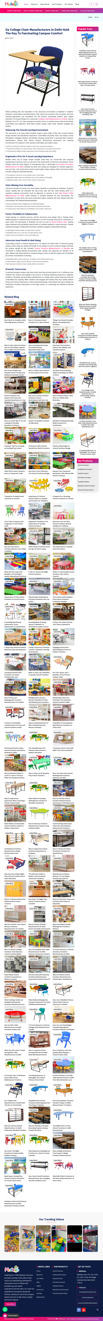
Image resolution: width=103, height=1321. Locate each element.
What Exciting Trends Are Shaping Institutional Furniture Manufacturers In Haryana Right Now (14, 1003)
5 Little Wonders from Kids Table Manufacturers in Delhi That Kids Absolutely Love (63, 1077)
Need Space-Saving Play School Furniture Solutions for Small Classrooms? (14, 1178)
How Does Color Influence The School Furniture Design (39, 472)
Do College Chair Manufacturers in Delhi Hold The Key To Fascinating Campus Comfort (14, 1104)
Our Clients (40, 1278)
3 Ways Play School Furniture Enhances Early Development (15, 648)
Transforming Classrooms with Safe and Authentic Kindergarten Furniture (62, 826)
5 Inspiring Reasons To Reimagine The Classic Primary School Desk (37, 1077)
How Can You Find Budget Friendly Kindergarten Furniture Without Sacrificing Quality (63, 1028)
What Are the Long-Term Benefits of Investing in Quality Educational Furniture (15, 574)
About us (34, 4)
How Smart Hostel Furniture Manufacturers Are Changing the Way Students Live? (39, 1178)
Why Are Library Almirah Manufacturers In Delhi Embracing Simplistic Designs (15, 1128)
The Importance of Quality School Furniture (62, 548)
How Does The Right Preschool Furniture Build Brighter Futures (13, 1153)
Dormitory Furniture (69, 11)
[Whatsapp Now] (5, 1309)
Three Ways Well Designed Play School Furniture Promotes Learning (62, 599)
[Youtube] (96, 4)
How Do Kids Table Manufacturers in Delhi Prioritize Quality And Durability (12, 1028)
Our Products (57, 4)
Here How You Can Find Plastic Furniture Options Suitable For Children (62, 524)
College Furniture (87, 11)
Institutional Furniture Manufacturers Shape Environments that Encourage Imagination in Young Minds (13, 853)
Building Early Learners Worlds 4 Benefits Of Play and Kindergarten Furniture (39, 700)
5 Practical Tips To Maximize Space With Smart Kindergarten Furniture (14, 1077)
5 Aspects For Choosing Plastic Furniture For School (63, 497)
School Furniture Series (62, 17)
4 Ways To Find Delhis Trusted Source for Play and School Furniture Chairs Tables (14, 726)
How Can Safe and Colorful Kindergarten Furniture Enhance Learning (63, 775)
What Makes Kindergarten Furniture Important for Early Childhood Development (39, 1002)
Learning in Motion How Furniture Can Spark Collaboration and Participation (13, 676)
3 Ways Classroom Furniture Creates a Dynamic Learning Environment (39, 649)
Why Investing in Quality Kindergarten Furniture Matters (62, 926)
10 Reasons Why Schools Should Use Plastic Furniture (39, 447)
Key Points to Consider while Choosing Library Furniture (15, 321)
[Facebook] (91, 4)
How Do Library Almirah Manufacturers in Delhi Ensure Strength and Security (39, 926)
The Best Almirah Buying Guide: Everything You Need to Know (63, 373)
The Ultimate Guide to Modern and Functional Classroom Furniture (37, 876)
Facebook (79, 1310)
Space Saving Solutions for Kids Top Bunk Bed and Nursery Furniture (38, 725)
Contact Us (40, 1289)
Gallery (39, 1286)
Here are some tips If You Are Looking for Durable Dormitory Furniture (15, 423)
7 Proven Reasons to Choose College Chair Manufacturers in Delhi (39, 1027)
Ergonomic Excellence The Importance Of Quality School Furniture (38, 524)
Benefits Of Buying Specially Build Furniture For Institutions (63, 423)
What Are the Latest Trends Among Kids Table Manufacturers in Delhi (14, 1052)
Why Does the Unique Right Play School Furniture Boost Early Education (14, 876)
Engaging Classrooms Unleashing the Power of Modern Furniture (62, 649)
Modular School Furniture (40, 17)
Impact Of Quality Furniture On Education (39, 422)
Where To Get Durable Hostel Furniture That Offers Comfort (63, 574)
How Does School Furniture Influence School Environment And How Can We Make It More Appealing (39, 399)
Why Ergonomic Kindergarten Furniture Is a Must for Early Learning (39, 1153)
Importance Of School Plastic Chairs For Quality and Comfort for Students (38, 498)
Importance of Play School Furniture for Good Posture (14, 598)
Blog (77, 4)
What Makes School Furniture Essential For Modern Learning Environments (12, 978)
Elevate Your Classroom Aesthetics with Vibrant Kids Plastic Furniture (63, 473)
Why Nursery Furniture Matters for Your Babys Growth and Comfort (61, 876)
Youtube (84, 1310)
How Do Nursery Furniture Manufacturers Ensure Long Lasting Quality (39, 826)
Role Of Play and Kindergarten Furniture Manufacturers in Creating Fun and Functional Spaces (14, 701)
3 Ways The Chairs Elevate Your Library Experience (62, 623)
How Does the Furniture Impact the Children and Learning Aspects (62, 347)
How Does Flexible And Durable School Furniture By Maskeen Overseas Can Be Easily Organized (14, 374)
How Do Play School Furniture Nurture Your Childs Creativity (15, 549)
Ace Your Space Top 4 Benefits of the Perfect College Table (61, 675)
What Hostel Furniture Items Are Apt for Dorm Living (39, 548)
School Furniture (14, 11)
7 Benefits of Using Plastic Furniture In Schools (14, 497)
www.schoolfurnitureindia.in (87, 1303)
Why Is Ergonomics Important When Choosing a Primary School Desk (14, 801)
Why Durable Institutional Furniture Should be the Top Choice (39, 599)
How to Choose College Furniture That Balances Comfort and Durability (13, 952)
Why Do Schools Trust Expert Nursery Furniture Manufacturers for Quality (15, 926)
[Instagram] (11, 1238)
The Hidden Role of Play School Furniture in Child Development (62, 1128)
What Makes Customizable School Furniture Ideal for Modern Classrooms (14, 826)
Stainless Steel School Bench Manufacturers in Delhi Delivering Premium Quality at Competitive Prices (15, 1204)
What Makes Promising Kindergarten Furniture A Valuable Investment (38, 801)
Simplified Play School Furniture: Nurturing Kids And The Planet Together (39, 1103)
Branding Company (93, 1319)
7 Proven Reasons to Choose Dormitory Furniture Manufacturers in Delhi (63, 952)
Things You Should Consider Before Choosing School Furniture (63, 322)
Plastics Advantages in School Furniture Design (61, 447)
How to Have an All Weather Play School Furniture (39, 774)
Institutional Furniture (33, 11)
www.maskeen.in (88, 1297)
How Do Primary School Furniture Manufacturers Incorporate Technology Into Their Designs (63, 802)
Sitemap (39, 1293)
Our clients (69, 4)
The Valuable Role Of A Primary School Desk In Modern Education (37, 750)
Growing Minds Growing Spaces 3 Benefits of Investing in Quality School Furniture (38, 625)
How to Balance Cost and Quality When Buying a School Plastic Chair (62, 1052)
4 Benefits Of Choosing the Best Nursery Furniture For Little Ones (63, 725)
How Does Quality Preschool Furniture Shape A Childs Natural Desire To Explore (63, 1103)
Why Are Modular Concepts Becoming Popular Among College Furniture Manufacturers (38, 1129)
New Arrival (45, 4)
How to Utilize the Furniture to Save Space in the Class (39, 372)
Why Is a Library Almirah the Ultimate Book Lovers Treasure (14, 901)
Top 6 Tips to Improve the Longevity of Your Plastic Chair (14, 524)
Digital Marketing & (81, 1319)
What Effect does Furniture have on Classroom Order (14, 472)
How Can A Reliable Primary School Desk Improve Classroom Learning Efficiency (63, 1003)
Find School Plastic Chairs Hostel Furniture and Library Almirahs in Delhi (14, 750)
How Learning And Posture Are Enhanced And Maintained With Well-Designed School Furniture (38, 348)
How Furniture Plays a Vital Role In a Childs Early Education (63, 398)
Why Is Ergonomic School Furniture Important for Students (38, 851)
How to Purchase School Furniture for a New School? (39, 321)
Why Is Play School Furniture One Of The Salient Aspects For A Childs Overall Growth (15, 347)
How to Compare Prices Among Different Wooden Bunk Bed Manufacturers (38, 1052)
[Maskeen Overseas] (11, 3)
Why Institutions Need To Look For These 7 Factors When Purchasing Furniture (14, 775)
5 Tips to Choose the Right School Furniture (38, 573)
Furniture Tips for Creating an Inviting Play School (14, 447)
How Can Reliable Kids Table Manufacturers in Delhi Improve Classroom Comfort (39, 952)
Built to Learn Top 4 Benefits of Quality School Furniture (39, 674)
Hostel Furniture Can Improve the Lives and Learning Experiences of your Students (15, 399)
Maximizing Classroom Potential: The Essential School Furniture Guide (62, 700)
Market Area (41, 1297)
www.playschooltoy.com (87, 1292)
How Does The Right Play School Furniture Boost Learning (38, 901)
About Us (39, 1275)
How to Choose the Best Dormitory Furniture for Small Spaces (62, 851)
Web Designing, (71, 1319)
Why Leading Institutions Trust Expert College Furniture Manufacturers (62, 1153)
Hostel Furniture (51, 11)
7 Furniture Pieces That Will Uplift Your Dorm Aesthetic (63, 749)
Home (26, 4)
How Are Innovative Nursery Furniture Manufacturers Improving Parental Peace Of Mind (39, 978)
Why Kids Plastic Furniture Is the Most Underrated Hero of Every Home (63, 1178)
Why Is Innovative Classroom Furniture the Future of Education (63, 901)
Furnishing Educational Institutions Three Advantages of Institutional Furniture (14, 625)
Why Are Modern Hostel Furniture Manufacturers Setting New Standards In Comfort (62, 978)
